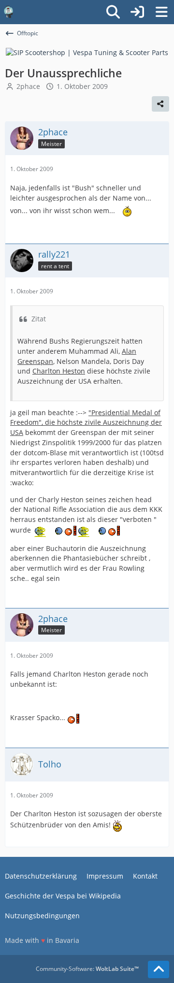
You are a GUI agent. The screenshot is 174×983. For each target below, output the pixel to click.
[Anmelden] (137, 12)
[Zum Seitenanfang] (158, 969)
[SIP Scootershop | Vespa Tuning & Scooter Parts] (87, 52)
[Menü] (161, 12)
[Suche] (113, 12)
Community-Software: (87, 969)
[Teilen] (160, 104)
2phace (28, 86)
